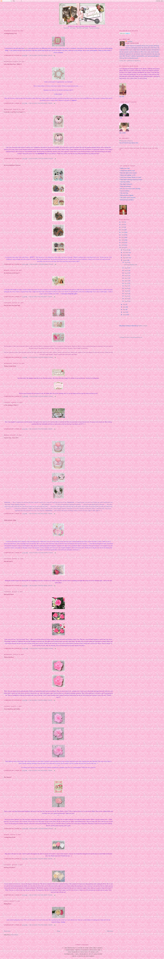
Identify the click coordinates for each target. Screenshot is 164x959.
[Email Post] (54, 55)
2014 (122, 229)
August (125, 260)
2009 (122, 242)
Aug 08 (127, 291)
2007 (122, 247)
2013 (122, 232)
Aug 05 (127, 296)
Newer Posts (7, 931)
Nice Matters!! (8, 777)
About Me (66, 28)
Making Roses (7, 903)
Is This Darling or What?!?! (11, 405)
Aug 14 (127, 280)
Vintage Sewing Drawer (10, 366)
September (126, 257)
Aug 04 (127, 298)
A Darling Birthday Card (10, 33)
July (124, 304)
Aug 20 (127, 273)
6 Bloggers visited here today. (41, 552)
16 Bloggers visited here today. (40, 158)
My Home (73, 28)
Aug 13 (127, 283)
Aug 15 (127, 278)
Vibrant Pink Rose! (9, 657)
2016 (122, 224)
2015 (122, 227)
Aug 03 (127, 301)
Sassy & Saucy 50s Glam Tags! (12, 305)
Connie (129, 41)
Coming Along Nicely (9, 837)
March (125, 314)
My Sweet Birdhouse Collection (12, 165)
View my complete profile (130, 60)
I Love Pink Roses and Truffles (12, 709)
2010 (122, 240)
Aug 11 (127, 285)
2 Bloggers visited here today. (40, 700)
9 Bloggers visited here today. (41, 828)
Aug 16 (127, 275)
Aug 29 (127, 268)
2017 (122, 222)
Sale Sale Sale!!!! (8, 561)
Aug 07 (127, 293)
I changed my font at (130, 337)
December (126, 250)
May (124, 309)
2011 (122, 237)
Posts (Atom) (14, 934)
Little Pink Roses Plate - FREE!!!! (13, 64)
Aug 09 (127, 288)
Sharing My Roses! (9, 594)
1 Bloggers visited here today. (41, 585)
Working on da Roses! (9, 867)
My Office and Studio (82, 28)
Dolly (25, 48)
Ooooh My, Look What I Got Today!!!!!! (14, 112)
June (124, 307)
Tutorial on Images (94, 28)
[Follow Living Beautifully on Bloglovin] (124, 33)
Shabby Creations (142, 325)
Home (58, 931)
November (126, 252)
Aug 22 (127, 270)
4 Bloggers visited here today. (41, 429)
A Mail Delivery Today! (10, 520)
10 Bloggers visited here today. (40, 357)
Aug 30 (127, 262)
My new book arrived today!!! (12, 273)
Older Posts (110, 931)
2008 (122, 245)
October (125, 255)
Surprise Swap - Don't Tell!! (11, 437)
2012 (122, 235)
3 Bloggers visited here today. (41, 396)
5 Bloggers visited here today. (40, 103)
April (124, 312)
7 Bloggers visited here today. (40, 55)
